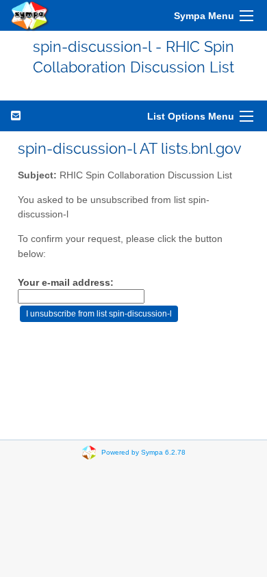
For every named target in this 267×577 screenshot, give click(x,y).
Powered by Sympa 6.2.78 (143, 451)
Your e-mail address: (66, 283)
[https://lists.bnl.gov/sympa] (30, 15)
